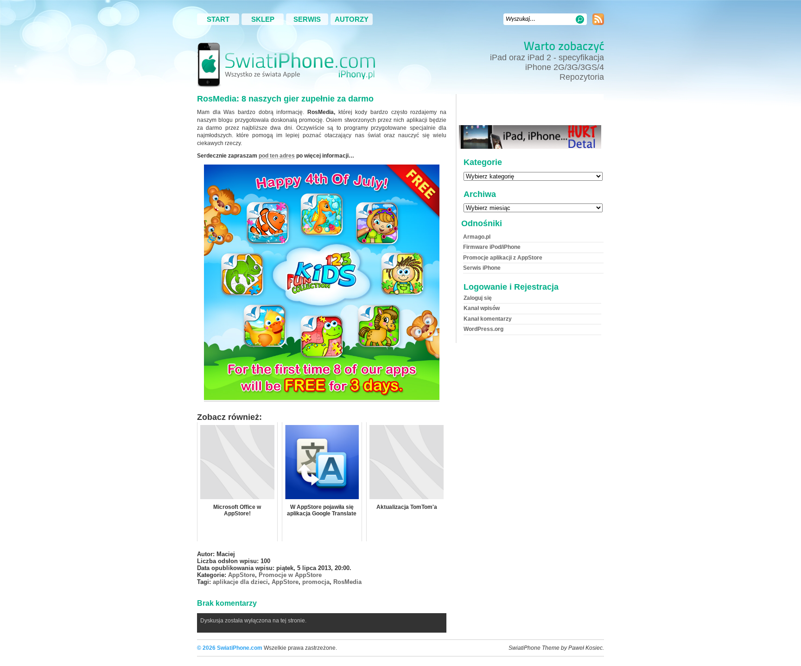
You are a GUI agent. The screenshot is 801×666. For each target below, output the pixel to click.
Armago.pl (476, 237)
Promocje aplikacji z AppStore (502, 257)
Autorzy (352, 19)
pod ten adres (277, 155)
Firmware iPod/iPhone (492, 247)
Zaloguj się (478, 298)
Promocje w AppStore (290, 574)
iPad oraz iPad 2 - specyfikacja (547, 57)
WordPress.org (483, 329)
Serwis (307, 19)
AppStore (241, 574)
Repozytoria (581, 77)
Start (218, 19)
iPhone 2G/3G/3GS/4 (564, 67)
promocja (316, 581)
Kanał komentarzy (488, 319)
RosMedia (347, 581)
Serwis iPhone (482, 268)
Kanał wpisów (482, 308)
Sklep (262, 19)
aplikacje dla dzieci (240, 581)
